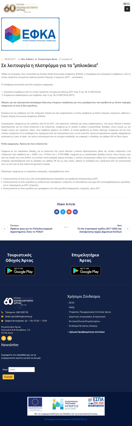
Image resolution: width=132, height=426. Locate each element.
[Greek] (128, 3)
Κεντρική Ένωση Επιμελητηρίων (84, 321)
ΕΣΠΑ (71, 303)
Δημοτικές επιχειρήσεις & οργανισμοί (87, 316)
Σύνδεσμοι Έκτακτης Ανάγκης (83, 326)
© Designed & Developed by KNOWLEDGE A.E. (66, 419)
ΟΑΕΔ (71, 307)
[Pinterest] (69, 211)
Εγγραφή (8, 377)
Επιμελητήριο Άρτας (47, 59)
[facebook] (3, 338)
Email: (18, 316)
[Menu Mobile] (127, 9)
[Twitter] (62, 211)
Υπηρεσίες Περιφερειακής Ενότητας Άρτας (90, 312)
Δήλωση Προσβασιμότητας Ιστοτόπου (87, 332)
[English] (125, 3)
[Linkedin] (75, 211)
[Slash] (66, 227)
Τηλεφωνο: (16, 312)
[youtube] (9, 338)
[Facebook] (56, 211)
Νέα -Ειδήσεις (27, 59)
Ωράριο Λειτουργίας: (26, 321)
